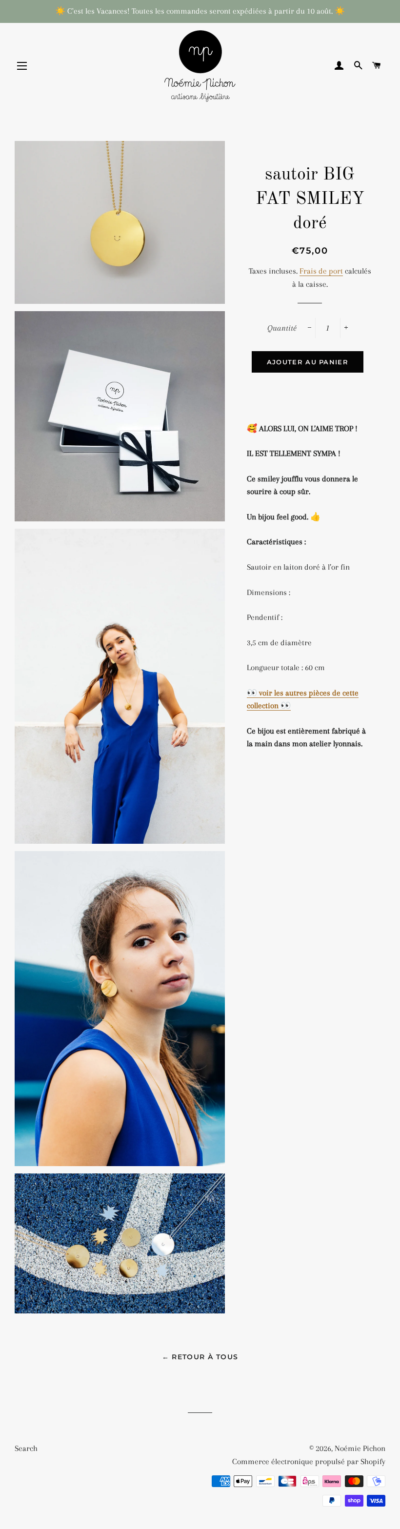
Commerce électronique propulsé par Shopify (308, 1461)
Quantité (282, 328)
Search (26, 1448)
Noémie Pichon (360, 1448)
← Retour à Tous (200, 1356)
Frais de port (321, 271)
